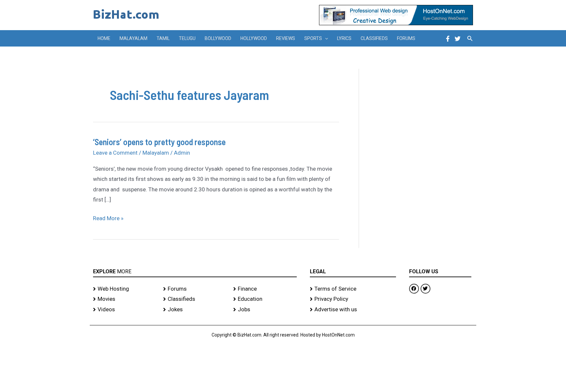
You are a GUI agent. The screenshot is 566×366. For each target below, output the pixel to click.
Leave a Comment (115, 152)
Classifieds (374, 38)
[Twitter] (458, 39)
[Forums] (195, 289)
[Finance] (265, 289)
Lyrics (344, 38)
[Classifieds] (195, 299)
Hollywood (253, 38)
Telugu (187, 38)
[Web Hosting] (125, 289)
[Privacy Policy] (353, 299)
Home (104, 38)
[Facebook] (448, 39)
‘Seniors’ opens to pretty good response (159, 142)
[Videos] (125, 309)
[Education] (265, 299)
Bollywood (218, 38)
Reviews (285, 38)
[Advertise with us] (353, 309)
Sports (313, 38)
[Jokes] (195, 309)
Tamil (163, 38)
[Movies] (125, 299)
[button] (325, 38)
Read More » (108, 217)
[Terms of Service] (353, 289)
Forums (406, 38)
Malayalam (133, 38)
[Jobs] (265, 309)
